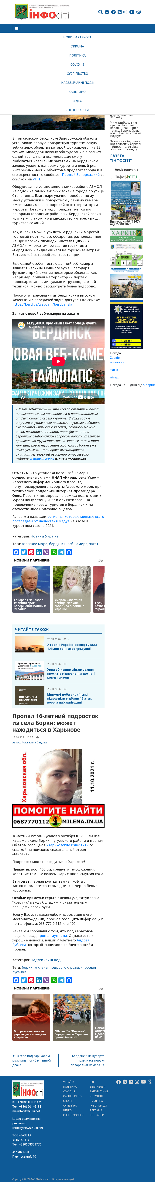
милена (41, 967)
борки (27, 967)
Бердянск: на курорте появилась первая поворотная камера (88, 1060)
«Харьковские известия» (67, 845)
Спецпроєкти (77, 110)
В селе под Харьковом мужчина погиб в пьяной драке (31, 1060)
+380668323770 (30, 1144)
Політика (77, 55)
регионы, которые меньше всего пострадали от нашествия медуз (58, 518)
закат (93, 543)
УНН (36, 179)
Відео (77, 101)
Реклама (96, 1110)
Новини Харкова (77, 37)
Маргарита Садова (34, 742)
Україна (77, 46)
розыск (76, 967)
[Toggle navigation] (16, 28)
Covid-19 (78, 64)
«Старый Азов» (41, 459)
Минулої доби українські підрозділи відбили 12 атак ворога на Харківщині (69, 698)
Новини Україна (45, 536)
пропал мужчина (52, 935)
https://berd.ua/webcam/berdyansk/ (42, 304)
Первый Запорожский (81, 174)
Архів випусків (126, 169)
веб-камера (77, 543)
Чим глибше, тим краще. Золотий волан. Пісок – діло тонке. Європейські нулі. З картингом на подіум (125, 129)
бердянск (57, 543)
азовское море (34, 543)
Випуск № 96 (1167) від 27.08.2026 (125, 222)
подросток (59, 967)
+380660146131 (30, 1106)
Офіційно (77, 92)
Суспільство (77, 73)
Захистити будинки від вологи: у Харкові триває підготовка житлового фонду (125, 145)
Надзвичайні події (77, 83)
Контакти (97, 1115)
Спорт (67, 1101)
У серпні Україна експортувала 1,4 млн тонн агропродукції (72, 647)
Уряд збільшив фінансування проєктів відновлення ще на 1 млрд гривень (71, 673)
